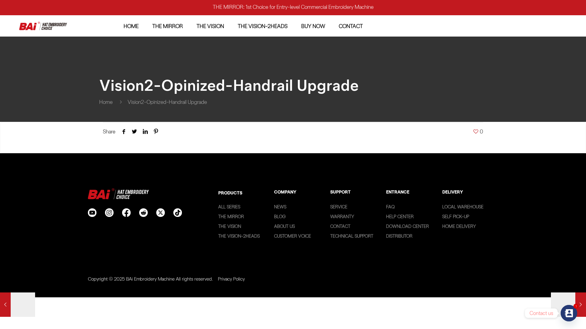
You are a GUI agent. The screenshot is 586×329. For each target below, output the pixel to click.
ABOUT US (284, 226)
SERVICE (338, 207)
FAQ (390, 207)
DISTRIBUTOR (399, 236)
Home (106, 102)
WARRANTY (342, 216)
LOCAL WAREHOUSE (462, 207)
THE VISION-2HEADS (239, 236)
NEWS (280, 207)
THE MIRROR (231, 216)
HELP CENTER (400, 216)
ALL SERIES (229, 207)
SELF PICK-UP (455, 216)
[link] (43, 26)
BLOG (280, 216)
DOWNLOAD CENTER (407, 226)
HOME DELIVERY (459, 226)
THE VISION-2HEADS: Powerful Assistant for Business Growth (293, 12)
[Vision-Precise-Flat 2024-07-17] (17, 304)
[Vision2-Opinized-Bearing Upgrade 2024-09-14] (568, 304)
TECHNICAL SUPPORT (351, 236)
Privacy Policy (231, 279)
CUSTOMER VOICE (292, 236)
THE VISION (229, 226)
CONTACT (340, 226)
